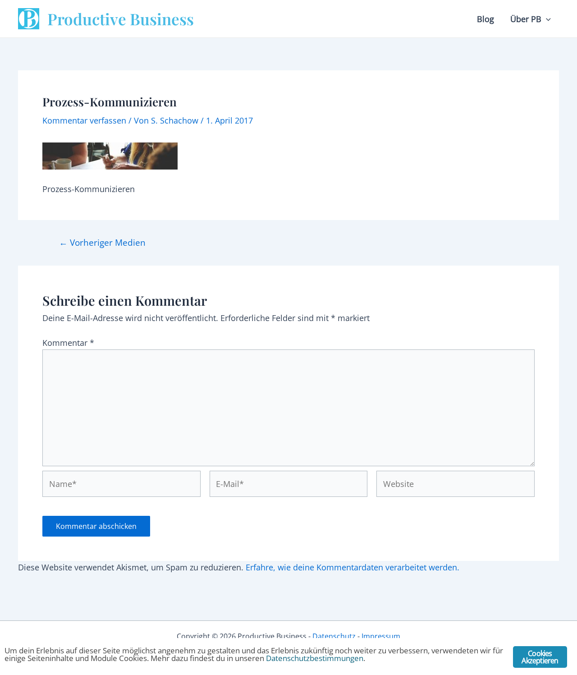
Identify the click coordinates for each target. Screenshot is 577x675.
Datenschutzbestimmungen (314, 658)
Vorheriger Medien (102, 242)
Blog (485, 19)
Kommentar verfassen (84, 120)
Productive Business (120, 18)
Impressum (381, 636)
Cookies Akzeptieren (540, 657)
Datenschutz (334, 636)
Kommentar (68, 342)
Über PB (525, 19)
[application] (546, 19)
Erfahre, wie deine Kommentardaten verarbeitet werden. (352, 567)
